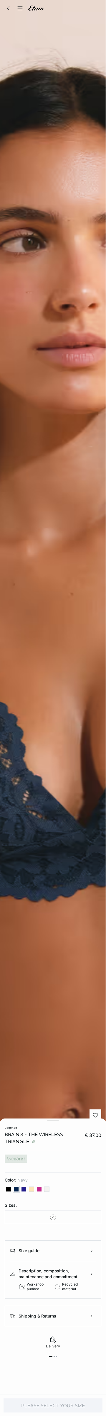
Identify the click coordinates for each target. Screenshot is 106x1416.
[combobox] (53, 1217)
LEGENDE (11, 1127)
